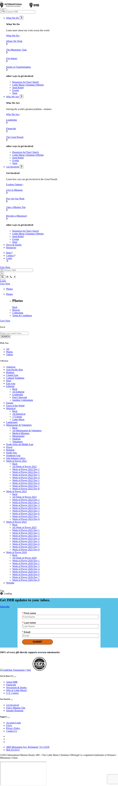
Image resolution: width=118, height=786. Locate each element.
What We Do (12, 18)
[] (3, 10)
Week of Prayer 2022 (16, 461)
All (7, 349)
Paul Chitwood (19, 397)
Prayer (9, 447)
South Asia (11, 452)
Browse (16, 310)
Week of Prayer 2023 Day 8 (25, 519)
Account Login (13, 722)
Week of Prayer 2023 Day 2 (25, 502)
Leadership (17, 394)
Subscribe (5, 606)
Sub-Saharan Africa (15, 458)
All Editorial (18, 391)
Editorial (10, 386)
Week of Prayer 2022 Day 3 (25, 475)
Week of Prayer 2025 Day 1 (25, 530)
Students (16, 439)
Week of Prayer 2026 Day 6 (25, 574)
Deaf (8, 380)
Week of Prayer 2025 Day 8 (25, 549)
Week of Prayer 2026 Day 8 (25, 580)
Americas (10, 367)
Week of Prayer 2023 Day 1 (25, 499)
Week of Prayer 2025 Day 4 (25, 538)
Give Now (5, 267)
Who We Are (12, 96)
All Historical (18, 414)
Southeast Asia (13, 455)
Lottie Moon (18, 419)
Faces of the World (15, 405)
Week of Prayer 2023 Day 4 (25, 508)
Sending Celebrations (22, 400)
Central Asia (12, 375)
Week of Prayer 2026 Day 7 (25, 577)
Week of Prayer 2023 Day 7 (25, 516)
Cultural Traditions (15, 378)
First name (29, 613)
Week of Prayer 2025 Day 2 (25, 533)
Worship (10, 582)
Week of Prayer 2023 (16, 491)
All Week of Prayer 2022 (24, 466)
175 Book (17, 416)
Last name (29, 622)
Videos (9, 354)
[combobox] (21, 11)
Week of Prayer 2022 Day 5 (25, 480)
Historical (11, 408)
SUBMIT (37, 642)
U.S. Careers (12, 693)
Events (15, 90)
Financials (11, 684)
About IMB (12, 682)
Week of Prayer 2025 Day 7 (25, 546)
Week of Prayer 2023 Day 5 (25, 510)
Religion (10, 450)
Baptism (10, 372)
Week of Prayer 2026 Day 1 (25, 560)
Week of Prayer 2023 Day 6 (25, 513)
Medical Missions (20, 433)
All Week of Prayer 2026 (24, 558)
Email (26, 632)
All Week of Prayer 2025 (24, 527)
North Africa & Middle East (19, 444)
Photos (9, 289)
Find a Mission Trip (15, 707)
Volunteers (17, 441)
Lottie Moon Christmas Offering (28, 85)
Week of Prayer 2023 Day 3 (25, 505)
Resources (11, 247)
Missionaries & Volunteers (19, 425)
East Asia (10, 383)
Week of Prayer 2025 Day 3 (25, 535)
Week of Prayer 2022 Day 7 (25, 486)
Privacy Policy (13, 728)
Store (14, 93)
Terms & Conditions (22, 315)
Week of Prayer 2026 (16, 552)
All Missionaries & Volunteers (26, 430)
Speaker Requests (14, 710)
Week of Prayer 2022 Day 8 (25, 488)
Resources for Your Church (25, 82)
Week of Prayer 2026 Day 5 (25, 571)
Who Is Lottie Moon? (16, 690)
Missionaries (18, 436)
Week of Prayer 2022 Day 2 (25, 472)
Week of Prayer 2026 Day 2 (25, 563)
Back (14, 307)
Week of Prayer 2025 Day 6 (25, 544)
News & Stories (14, 244)
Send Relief (18, 87)
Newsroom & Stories (16, 687)
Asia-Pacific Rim (14, 369)
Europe (9, 403)
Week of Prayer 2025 (16, 522)
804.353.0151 (13, 749)
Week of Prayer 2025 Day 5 (25, 541)
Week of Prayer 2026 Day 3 (25, 566)
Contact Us (11, 731)
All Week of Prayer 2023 (24, 497)
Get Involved (12, 166)
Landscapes (12, 422)
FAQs (9, 725)
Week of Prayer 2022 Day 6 (25, 483)
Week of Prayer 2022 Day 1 (25, 469)
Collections (17, 312)
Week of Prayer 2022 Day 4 (25, 477)
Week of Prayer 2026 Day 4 (25, 569)
